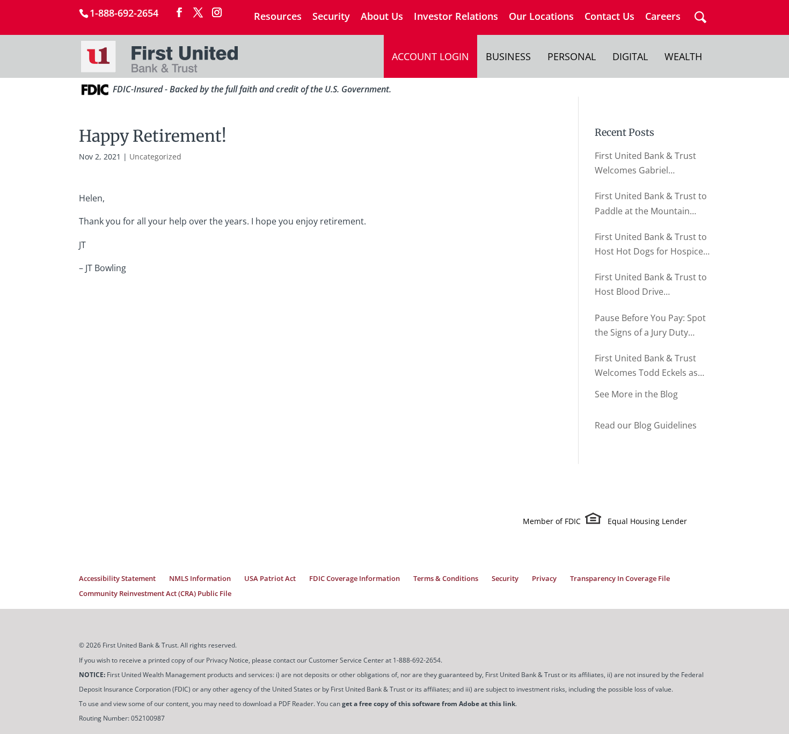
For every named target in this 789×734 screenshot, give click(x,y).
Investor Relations (456, 17)
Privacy (544, 578)
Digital (630, 56)
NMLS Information (200, 578)
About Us (382, 17)
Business (508, 56)
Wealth (683, 56)
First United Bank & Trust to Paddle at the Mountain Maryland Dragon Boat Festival (651, 204)
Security (331, 17)
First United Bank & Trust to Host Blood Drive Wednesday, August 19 (651, 285)
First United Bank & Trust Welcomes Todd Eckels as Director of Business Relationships (646, 366)
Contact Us (609, 17)
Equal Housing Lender (647, 521)
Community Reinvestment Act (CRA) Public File (155, 593)
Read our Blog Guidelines (646, 425)
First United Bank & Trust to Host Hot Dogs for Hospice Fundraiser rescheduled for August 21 (651, 245)
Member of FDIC (552, 521)
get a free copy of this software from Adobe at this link (428, 703)
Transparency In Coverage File (620, 578)
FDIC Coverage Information (354, 578)
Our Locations (541, 17)
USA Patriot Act (270, 578)
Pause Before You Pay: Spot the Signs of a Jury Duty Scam (650, 326)
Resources (278, 17)
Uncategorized (155, 156)
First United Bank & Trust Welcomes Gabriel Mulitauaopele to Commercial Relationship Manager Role (645, 164)
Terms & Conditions (445, 578)
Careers (663, 17)
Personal (571, 56)
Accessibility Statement (117, 578)
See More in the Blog (636, 394)
